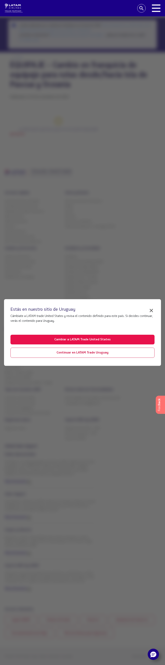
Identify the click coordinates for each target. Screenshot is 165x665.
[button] (153, 654)
